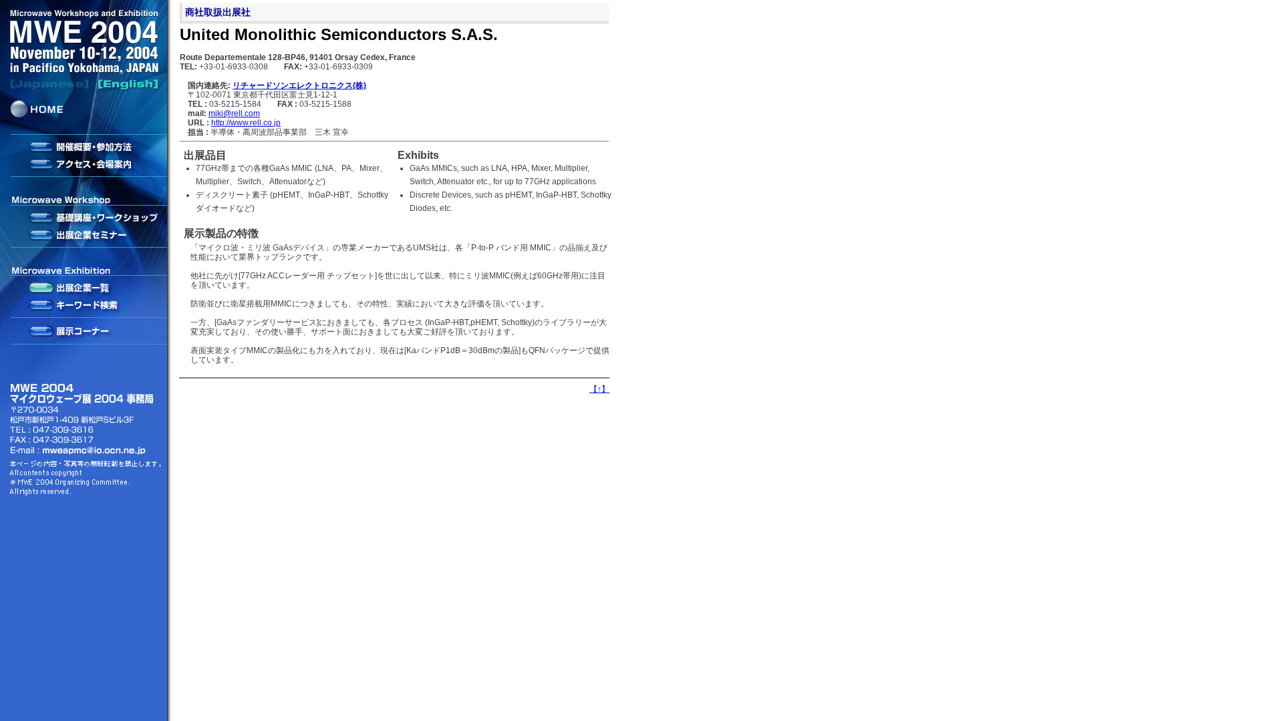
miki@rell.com (234, 113)
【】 (599, 389)
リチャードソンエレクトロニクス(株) (299, 85)
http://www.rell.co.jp (246, 123)
